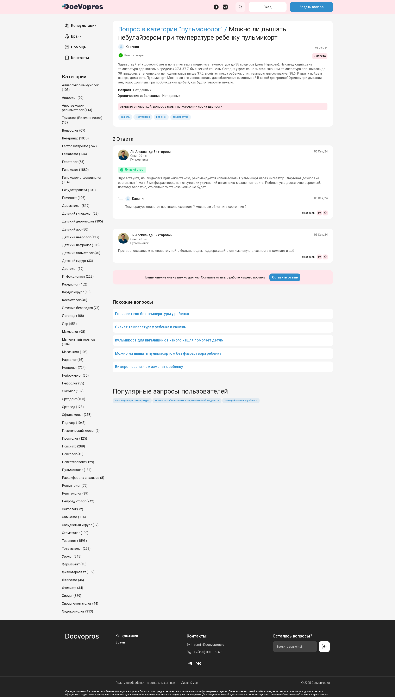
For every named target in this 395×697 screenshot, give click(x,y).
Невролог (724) (74, 368)
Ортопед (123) (73, 407)
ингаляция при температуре (132, 400)
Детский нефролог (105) (81, 245)
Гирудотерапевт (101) (79, 190)
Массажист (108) (75, 352)
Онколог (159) (72, 391)
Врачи (76, 36)
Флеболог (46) (73, 580)
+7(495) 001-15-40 (207, 652)
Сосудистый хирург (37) (80, 525)
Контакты (80, 58)
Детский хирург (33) (77, 261)
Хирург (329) (71, 596)
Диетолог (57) (72, 269)
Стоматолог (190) (75, 533)
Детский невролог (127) (80, 237)
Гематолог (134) (74, 154)
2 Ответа (320, 56)
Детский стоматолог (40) (81, 253)
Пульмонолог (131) (77, 470)
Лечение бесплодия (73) (80, 308)
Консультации (83, 25)
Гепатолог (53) (73, 162)
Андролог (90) (72, 98)
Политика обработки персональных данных (145, 682)
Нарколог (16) (72, 360)
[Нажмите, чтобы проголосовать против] (325, 213)
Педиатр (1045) (74, 423)
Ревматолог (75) (74, 486)
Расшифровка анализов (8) (83, 478)
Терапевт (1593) (74, 541)
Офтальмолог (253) (77, 415)
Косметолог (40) (74, 300)
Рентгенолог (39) (75, 493)
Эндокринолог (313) (77, 611)
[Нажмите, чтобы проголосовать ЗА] (319, 213)
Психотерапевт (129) (78, 462)
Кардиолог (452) (74, 284)
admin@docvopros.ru (209, 645)
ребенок (161, 116)
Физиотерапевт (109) (78, 572)
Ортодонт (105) (73, 399)
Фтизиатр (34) (72, 588)
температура (180, 116)
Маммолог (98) (73, 332)
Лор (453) (69, 324)
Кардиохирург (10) (76, 292)
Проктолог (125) (74, 438)
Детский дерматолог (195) (82, 221)
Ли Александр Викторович (151, 152)
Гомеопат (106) (73, 198)
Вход (268, 7)
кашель (125, 116)
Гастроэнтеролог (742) (79, 146)
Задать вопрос (312, 7)
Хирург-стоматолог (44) (80, 603)
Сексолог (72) (72, 509)
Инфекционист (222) (78, 276)
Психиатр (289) (73, 446)
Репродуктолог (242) (78, 501)
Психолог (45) (72, 454)
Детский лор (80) (75, 229)
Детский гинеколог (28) (80, 213)
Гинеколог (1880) (75, 170)
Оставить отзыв (285, 277)
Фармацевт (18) (74, 564)
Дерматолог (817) (75, 206)
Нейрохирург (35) (75, 375)
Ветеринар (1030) (75, 138)
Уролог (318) (71, 556)
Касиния (132, 47)
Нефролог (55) (73, 383)
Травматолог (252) (76, 549)
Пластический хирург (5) (81, 431)
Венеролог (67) (73, 130)
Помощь (78, 47)
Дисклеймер (189, 682)
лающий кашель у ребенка (241, 400)
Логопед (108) (73, 316)
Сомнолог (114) (74, 517)
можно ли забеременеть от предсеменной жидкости (187, 400)
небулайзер (143, 116)
